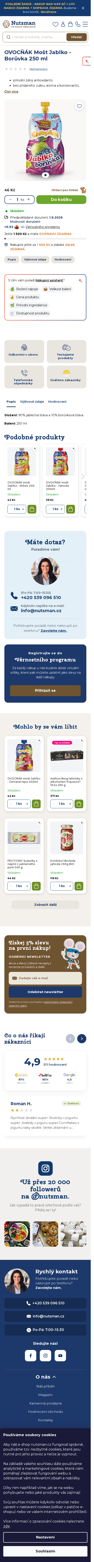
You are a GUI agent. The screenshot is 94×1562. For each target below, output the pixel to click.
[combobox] (45, 37)
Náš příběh (45, 1386)
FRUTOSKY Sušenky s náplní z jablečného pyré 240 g (22, 864)
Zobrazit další (45, 905)
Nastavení (45, 1537)
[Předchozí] (70, 1038)
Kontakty (45, 1420)
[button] (24, 289)
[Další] (81, 1038)
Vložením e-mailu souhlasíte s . (40, 1003)
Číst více (11, 92)
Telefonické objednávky (23, 381)
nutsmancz (45, 1355)
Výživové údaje (35, 259)
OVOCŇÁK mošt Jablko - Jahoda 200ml (57, 486)
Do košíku (61, 199)
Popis (12, 259)
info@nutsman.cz (48, 1316)
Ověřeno (70, 1103)
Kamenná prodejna (45, 1403)
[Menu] (85, 24)
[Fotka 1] (45, 175)
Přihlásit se (45, 691)
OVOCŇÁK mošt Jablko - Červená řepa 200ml (23, 780)
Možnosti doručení (25, 222)
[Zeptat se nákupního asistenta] (80, 280)
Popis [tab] (11, 402)
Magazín (45, 1395)
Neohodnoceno (38, 68)
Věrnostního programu (43, 227)
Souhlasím (45, 1551)
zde (6, 1526)
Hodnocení (63, 259)
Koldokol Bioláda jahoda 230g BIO (62, 862)
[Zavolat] (78, 24)
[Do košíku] (36, 804)
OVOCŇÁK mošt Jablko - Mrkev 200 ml (21, 486)
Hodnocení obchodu (45, 1412)
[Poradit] (39, 740)
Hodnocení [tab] (57, 402)
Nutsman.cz (30, 1355)
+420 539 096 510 (48, 1303)
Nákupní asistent (49, 280)
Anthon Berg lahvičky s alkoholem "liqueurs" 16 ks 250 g (66, 782)
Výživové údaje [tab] (32, 402)
